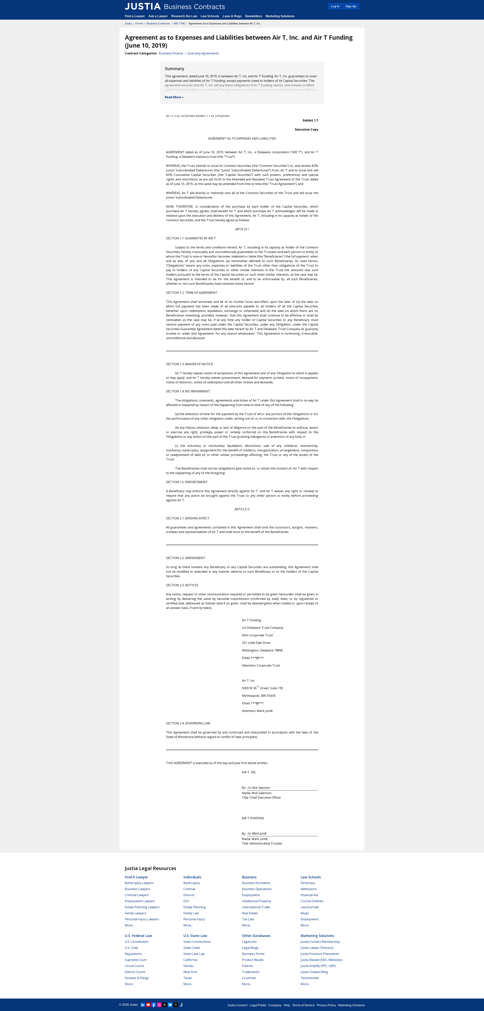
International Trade (256, 907)
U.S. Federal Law (138, 935)
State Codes (191, 948)
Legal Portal (258, 1005)
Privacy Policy (326, 1005)
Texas (187, 978)
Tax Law (248, 919)
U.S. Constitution (136, 942)
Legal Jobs (249, 942)
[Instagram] (159, 1004)
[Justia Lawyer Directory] (181, 1004)
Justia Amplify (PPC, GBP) (318, 966)
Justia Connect (237, 1005)
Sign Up (351, 6)
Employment (251, 895)
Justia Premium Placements (320, 954)
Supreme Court (136, 960)
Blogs (305, 913)
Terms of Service (303, 1005)
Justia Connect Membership (320, 942)
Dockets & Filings (137, 978)
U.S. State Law (195, 935)
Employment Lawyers (140, 901)
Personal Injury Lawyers (142, 919)
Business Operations (257, 889)
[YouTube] (148, 1004)
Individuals (192, 877)
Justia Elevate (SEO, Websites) (321, 960)
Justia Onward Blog (314, 972)
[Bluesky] (170, 1004)
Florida (188, 966)
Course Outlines (312, 901)
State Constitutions (197, 942)
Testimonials (310, 978)
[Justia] (143, 6)
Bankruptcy (191, 883)
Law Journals (310, 907)
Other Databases (256, 935)
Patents (247, 966)
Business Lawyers (137, 889)
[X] (175, 1004)
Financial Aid (309, 895)
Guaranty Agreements (203, 53)
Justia (128, 23)
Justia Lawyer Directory (317, 948)
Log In (335, 6)
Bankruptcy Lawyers (139, 883)
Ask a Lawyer (158, 16)
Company (274, 1005)
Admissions (309, 889)
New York (190, 972)
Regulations (133, 954)
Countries (249, 978)
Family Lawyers (135, 913)
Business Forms (253, 954)
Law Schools (210, 16)
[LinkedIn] (142, 1004)
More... (129, 925)
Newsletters (253, 16)
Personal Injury (194, 919)
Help (287, 1005)
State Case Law (194, 954)
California (190, 960)
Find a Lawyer (135, 16)
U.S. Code (131, 948)
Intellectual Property (256, 901)
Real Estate (250, 913)
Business (249, 877)
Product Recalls (253, 960)
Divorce (188, 895)
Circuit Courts (134, 966)
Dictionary (308, 883)
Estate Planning (194, 907)
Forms (139, 23)
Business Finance (171, 53)
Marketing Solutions (280, 16)
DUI (186, 901)
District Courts (135, 972)
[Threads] (164, 1004)
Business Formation (256, 883)
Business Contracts (158, 23)
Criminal (189, 889)
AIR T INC (179, 23)
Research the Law (184, 16)
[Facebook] (153, 1004)
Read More (173, 97)
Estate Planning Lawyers (142, 907)
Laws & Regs (232, 16)
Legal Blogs (250, 948)
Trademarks (250, 972)
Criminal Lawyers (137, 895)
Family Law (191, 913)
